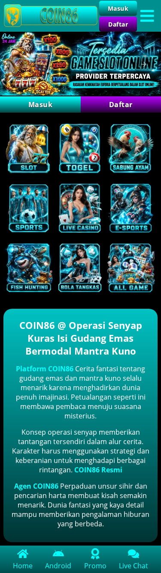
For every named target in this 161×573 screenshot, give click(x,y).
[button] (17, 64)
